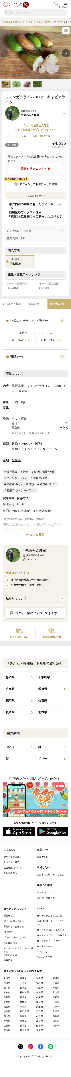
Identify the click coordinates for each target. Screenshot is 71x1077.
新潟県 (39, 992)
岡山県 (7, 1016)
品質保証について (13, 867)
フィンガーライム (45, 449)
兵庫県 (56, 1006)
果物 (15, 443)
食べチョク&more (46, 946)
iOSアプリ (42, 951)
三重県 (56, 1002)
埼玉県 (39, 987)
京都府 (23, 1006)
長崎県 (23, 1025)
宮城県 (56, 978)
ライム (25, 449)
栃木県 (7, 987)
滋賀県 (7, 1006)
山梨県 (39, 997)
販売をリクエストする (36, 168)
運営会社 (8, 915)
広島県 (23, 1016)
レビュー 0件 (30, 136)
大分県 (56, 1025)
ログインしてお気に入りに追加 (38, 184)
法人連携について (46, 892)
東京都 (7, 992)
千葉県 (56, 987)
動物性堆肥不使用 (44, 471)
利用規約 (8, 932)
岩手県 (39, 978)
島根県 (56, 1011)
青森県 (23, 978)
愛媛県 (16, 460)
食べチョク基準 (11, 862)
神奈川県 (24, 992)
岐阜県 (7, 1002)
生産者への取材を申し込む (50, 874)
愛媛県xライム (48, 484)
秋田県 (7, 983)
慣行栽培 (12, 471)
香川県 (7, 1021)
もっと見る (37, 534)
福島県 (39, 983)
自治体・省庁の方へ (47, 898)
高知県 (39, 1021)
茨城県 (56, 983)
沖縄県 (39, 1030)
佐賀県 (7, 1025)
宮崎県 (7, 1030)
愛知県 (39, 1002)
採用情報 (8, 960)
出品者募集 (42, 856)
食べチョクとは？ (13, 856)
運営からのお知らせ (14, 926)
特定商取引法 (10, 943)
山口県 (39, 1016)
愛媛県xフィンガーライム (21, 490)
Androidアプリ (44, 957)
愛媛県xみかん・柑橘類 (20, 484)
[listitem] (19, 677)
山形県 (23, 983)
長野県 (56, 997)
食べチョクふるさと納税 (49, 915)
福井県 (23, 997)
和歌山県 (24, 1011)
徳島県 (56, 1016)
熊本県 (39, 1025)
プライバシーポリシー (15, 937)
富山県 (56, 992)
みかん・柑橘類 (31, 443)
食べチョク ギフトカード (49, 940)
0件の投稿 (45, 136)
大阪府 (39, 1006)
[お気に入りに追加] (66, 30)
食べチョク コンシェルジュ (51, 930)
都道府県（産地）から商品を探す (23, 971)
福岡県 (56, 1021)
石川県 (7, 997)
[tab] (12, 304)
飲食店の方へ (10, 873)
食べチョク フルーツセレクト (52, 935)
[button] (35, 331)
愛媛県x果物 (40, 478)
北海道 (7, 978)
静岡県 (23, 1002)
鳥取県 (39, 1011)
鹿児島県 (24, 1030)
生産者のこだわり (17, 573)
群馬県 (23, 987)
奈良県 (7, 1011)
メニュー (65, 7)
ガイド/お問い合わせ (14, 921)
